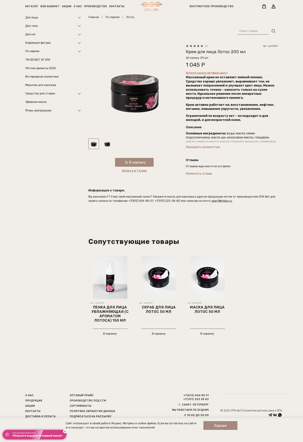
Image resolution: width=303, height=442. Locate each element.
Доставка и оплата (40, 416)
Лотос (130, 17)
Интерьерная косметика (42, 76)
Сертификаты (80, 405)
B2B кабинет (50, 6)
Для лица (31, 17)
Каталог (31, 6)
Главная (93, 17)
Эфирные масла (35, 102)
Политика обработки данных (92, 411)
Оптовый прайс (82, 395)
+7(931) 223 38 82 (196, 399)
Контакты (116, 6)
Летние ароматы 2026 (40, 68)
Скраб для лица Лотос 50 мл (159, 309)
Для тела (31, 25)
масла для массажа (180, 196)
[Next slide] (174, 89)
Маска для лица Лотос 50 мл (207, 309)
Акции (67, 6)
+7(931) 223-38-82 (167, 200)
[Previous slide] (94, 89)
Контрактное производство (212, 6)
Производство (95, 6)
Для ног (30, 34)
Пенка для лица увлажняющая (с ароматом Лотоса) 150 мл (110, 314)
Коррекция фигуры (37, 42)
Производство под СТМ (88, 400)
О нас (78, 6)
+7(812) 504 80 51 (196, 395)
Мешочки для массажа (40, 85)
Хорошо (220, 425)
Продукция (33, 400)
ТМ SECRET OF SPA (37, 59)
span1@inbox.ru (221, 200)
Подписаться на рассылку (91, 416)
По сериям (112, 17)
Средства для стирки (40, 93)
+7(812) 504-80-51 (140, 200)
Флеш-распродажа (38, 110)
